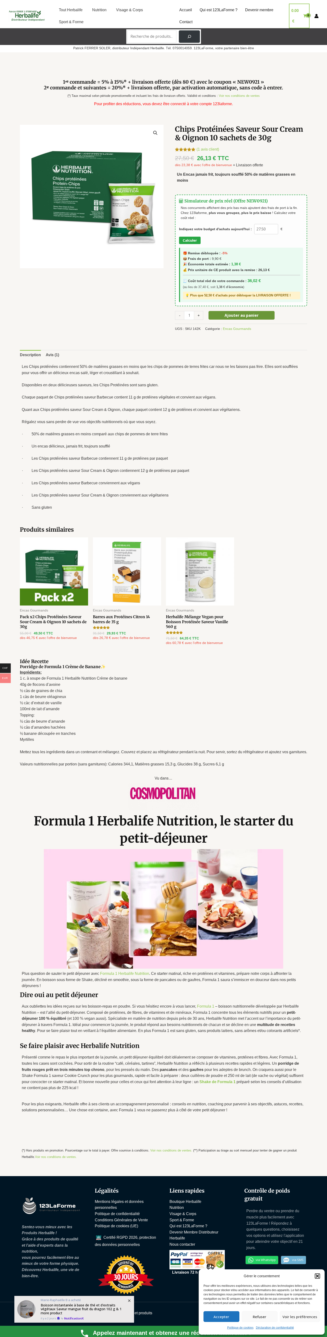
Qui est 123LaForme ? (218, 10)
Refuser (259, 1316)
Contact (185, 22)
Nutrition (99, 10)
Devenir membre (259, 10)
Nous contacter (182, 1244)
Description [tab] (30, 355)
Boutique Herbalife (185, 1202)
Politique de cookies (240, 1327)
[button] (317, 1276)
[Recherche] (189, 36)
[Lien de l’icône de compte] (316, 16)
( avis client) (208, 149)
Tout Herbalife (71, 10)
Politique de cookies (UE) (116, 1226)
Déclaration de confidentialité (275, 1327)
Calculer (190, 240)
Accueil (185, 10)
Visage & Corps (129, 10)
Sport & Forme (71, 22)
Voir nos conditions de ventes (239, 96)
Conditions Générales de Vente (121, 1220)
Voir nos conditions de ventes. (171, 1150)
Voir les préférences (299, 1316)
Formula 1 (205, 1006)
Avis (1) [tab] (52, 355)
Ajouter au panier (242, 315)
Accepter (221, 1316)
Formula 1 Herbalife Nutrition (124, 973)
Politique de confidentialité (117, 1214)
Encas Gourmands (237, 329)
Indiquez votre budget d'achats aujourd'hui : (215, 229)
